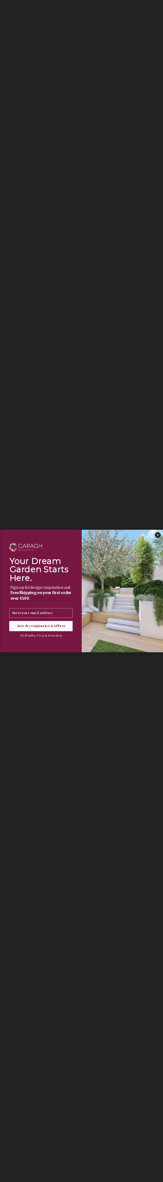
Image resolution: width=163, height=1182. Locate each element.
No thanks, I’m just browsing (41, 635)
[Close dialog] (158, 535)
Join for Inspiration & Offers (41, 626)
